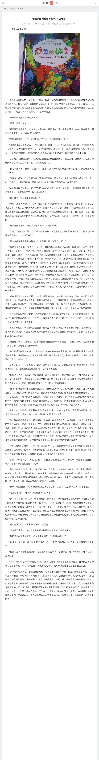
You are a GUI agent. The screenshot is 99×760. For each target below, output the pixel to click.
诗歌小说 (13, 9)
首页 (6, 9)
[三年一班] (49, 3)
